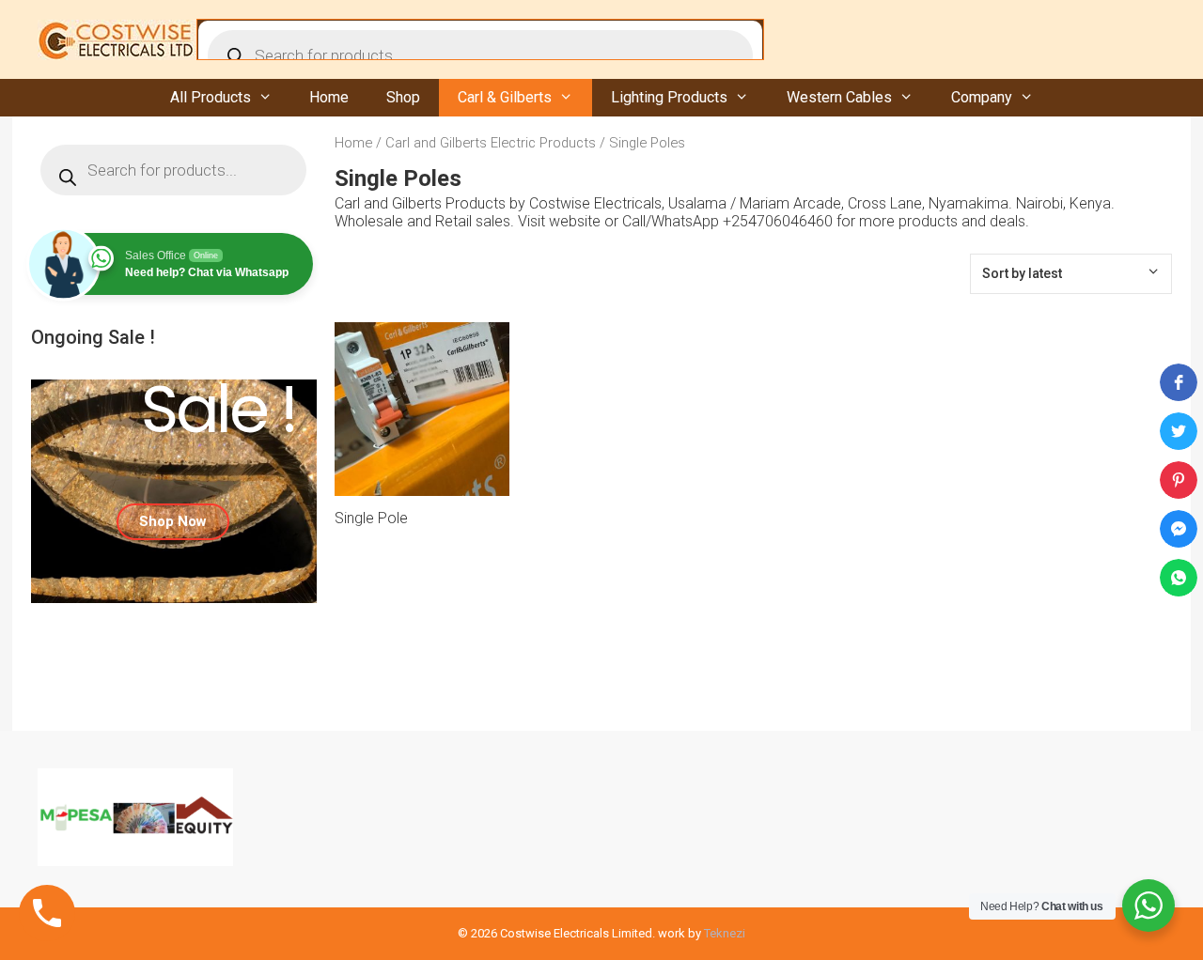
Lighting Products (669, 97)
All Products (210, 97)
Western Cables (839, 97)
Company (981, 97)
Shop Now (173, 521)
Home (329, 97)
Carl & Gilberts (505, 97)
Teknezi (724, 933)
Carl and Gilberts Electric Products (490, 142)
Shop (403, 97)
